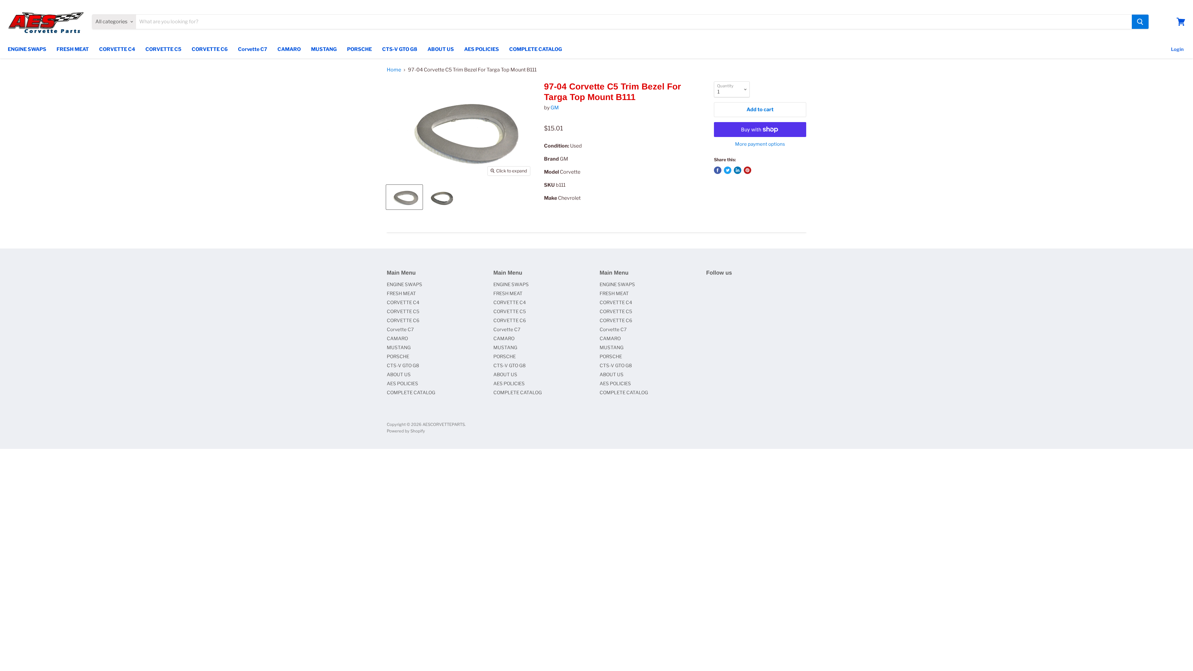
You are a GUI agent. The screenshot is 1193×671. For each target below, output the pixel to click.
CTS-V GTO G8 (399, 49)
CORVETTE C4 (117, 49)
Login (1177, 49)
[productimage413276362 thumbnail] (404, 197)
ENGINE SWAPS (27, 49)
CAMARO (289, 49)
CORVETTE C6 (210, 49)
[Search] (1140, 22)
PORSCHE (359, 49)
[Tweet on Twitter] (727, 170)
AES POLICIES (481, 49)
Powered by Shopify (406, 430)
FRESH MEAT (73, 49)
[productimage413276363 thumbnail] (442, 197)
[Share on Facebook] (717, 170)
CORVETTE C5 (163, 49)
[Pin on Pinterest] (747, 170)
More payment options (760, 144)
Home (394, 70)
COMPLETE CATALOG (535, 49)
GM (555, 108)
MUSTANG (324, 49)
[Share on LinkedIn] (737, 170)
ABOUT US (440, 49)
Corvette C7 (252, 49)
